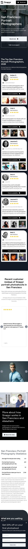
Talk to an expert (14, 45)
